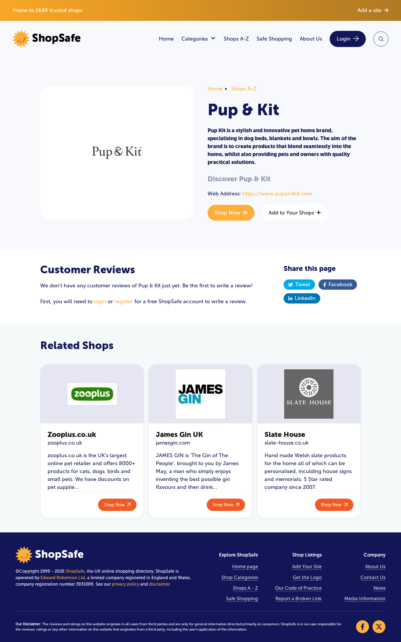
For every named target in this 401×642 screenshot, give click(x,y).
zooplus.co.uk (65, 443)
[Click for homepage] (82, 39)
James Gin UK (179, 434)
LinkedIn (305, 298)
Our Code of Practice (298, 588)
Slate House (284, 434)
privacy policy (125, 584)
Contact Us (372, 577)
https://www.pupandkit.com (277, 194)
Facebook (340, 284)
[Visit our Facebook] (362, 626)
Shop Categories (239, 577)
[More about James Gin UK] (200, 394)
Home (166, 39)
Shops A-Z (236, 39)
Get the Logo (307, 577)
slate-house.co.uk (286, 443)
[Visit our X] (379, 626)
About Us (311, 39)
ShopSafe (75, 571)
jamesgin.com (173, 443)
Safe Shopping (274, 39)
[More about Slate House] (308, 394)
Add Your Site (307, 566)
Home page (245, 566)
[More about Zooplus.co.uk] (92, 394)
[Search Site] (380, 38)
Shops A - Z (245, 588)
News (379, 588)
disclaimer (159, 584)
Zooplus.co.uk (72, 434)
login (100, 301)
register (123, 301)
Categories (194, 39)
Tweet (302, 284)
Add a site (369, 10)
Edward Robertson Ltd (63, 577)
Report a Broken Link (298, 598)
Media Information (364, 598)
